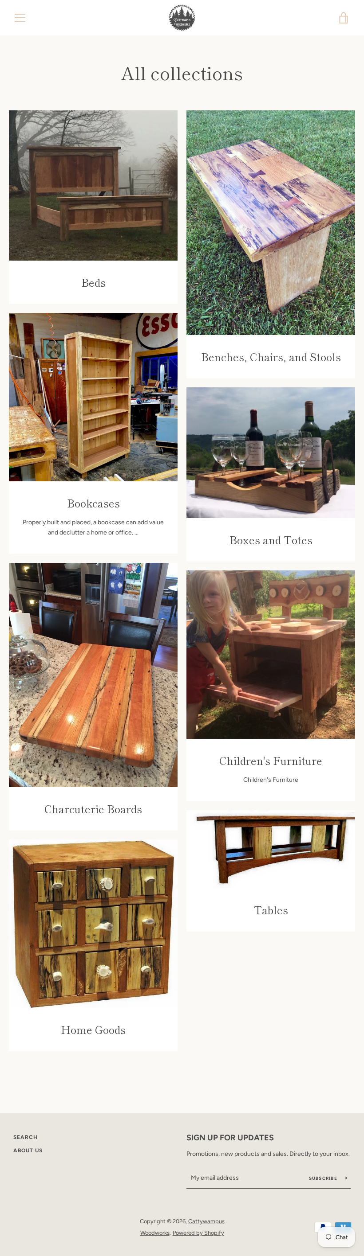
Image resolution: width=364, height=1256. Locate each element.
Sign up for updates (230, 1138)
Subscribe (324, 1178)
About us (28, 1150)
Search (25, 1137)
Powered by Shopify (198, 1232)
